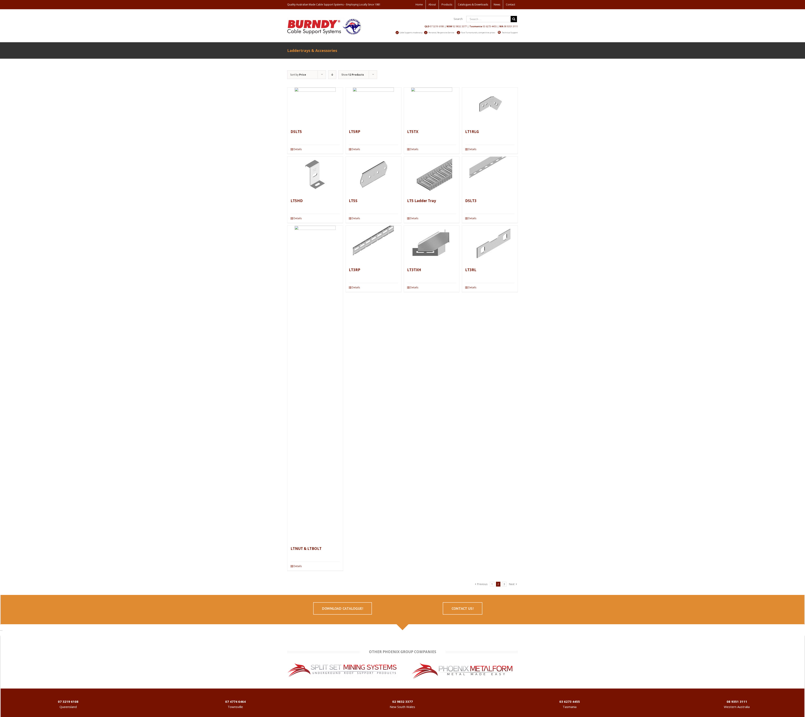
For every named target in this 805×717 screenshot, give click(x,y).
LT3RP (354, 269)
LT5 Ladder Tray (421, 200)
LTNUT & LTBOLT (306, 548)
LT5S (353, 200)
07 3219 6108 (437, 26)
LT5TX (412, 131)
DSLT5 (296, 131)
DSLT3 (471, 200)
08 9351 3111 (511, 26)
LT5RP (354, 131)
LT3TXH (414, 269)
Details (297, 149)
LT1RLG (472, 131)
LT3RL (470, 269)
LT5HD (297, 200)
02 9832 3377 (460, 26)
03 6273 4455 (490, 26)
